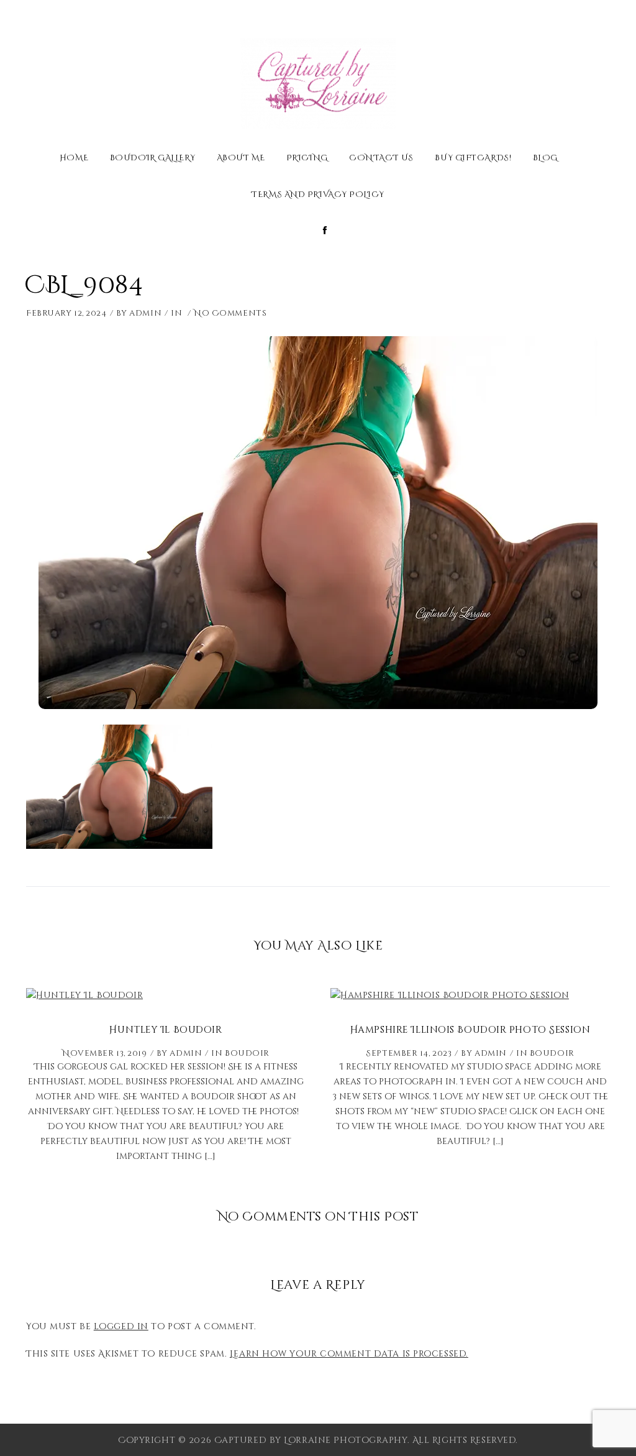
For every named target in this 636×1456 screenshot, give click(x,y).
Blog (545, 158)
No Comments (230, 313)
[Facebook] (325, 231)
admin (145, 313)
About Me (241, 158)
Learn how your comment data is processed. (349, 1354)
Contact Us (381, 158)
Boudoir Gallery (152, 158)
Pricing (307, 158)
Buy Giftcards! (473, 158)
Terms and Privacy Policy (318, 195)
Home (74, 158)
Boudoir (247, 1053)
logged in (121, 1326)
